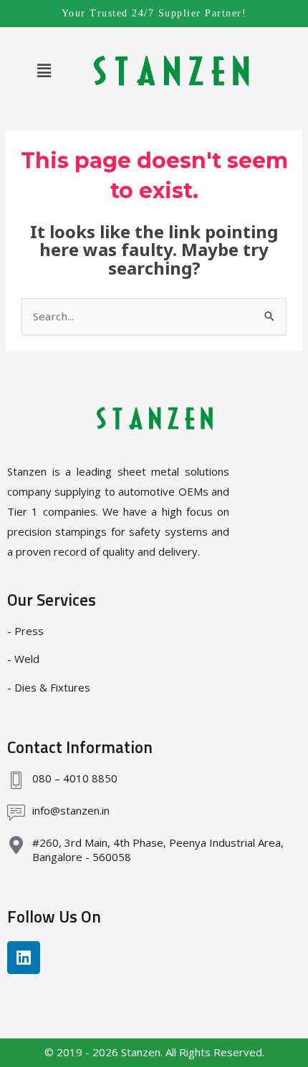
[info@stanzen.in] (16, 813)
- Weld (23, 658)
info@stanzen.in (71, 810)
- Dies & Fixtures (48, 687)
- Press (25, 631)
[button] (44, 70)
